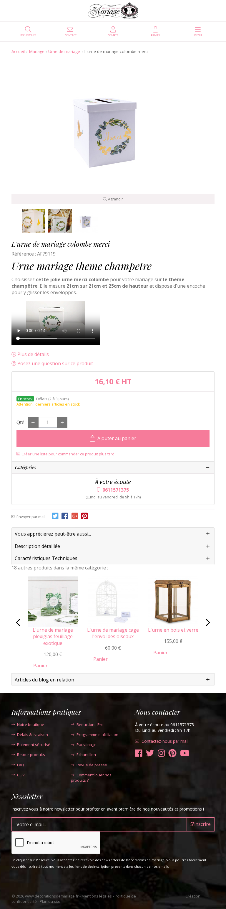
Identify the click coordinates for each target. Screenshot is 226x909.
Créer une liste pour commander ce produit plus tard (67, 454)
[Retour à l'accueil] (113, 10)
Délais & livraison (32, 734)
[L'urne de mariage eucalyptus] (33, 221)
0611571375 (115, 490)
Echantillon (86, 754)
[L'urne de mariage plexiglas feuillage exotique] (53, 600)
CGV (21, 775)
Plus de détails (33, 354)
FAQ (20, 765)
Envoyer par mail (30, 516)
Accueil (18, 51)
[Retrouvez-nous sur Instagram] (161, 753)
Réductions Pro (90, 724)
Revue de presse (92, 765)
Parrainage (87, 744)
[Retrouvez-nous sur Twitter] (150, 753)
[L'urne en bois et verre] (173, 600)
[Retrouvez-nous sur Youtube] (185, 753)
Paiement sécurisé (33, 744)
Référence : (23, 254)
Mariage (36, 51)
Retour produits (31, 754)
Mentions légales (97, 896)
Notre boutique (30, 724)
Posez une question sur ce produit (55, 363)
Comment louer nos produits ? (91, 777)
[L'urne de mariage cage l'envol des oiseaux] (113, 600)
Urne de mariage (64, 51)
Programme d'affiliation (97, 734)
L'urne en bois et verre (173, 630)
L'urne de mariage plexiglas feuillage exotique (53, 636)
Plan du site (50, 901)
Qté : (21, 422)
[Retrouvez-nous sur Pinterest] (172, 753)
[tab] (113, 534)
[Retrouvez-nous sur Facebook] (138, 753)
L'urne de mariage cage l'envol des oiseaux (113, 633)
